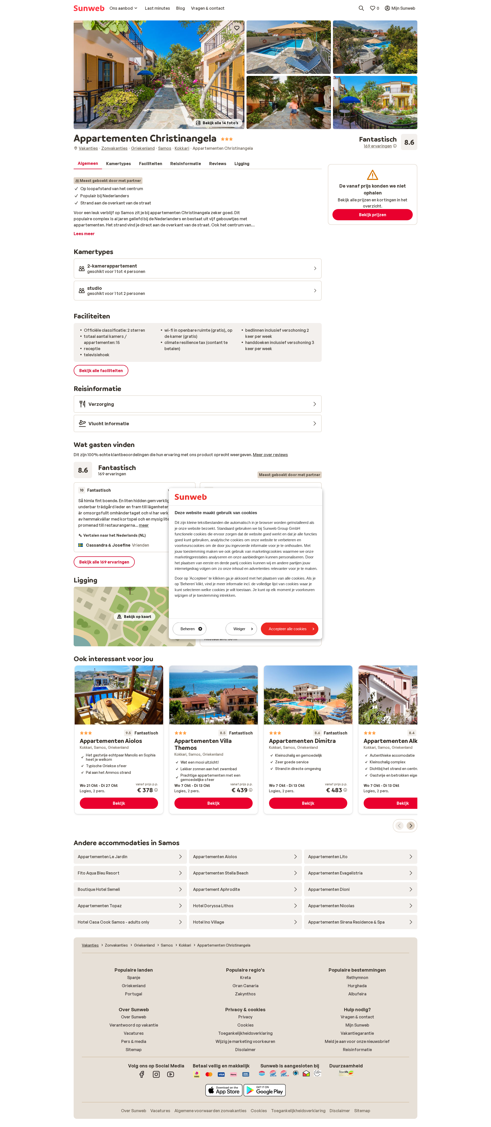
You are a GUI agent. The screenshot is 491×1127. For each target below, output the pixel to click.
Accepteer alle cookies (288, 629)
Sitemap (134, 1049)
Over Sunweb (133, 1016)
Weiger (239, 629)
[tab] (88, 163)
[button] (159, 74)
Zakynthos (245, 993)
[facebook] (142, 1076)
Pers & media (133, 1041)
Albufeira (357, 993)
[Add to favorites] (236, 28)
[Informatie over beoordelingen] (395, 146)
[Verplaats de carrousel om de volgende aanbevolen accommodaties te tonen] (411, 826)
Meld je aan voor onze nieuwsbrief (357, 1041)
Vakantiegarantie (357, 1033)
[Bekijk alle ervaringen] (388, 142)
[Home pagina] (89, 8)
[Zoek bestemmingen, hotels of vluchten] (361, 8)
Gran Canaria (245, 985)
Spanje (133, 977)
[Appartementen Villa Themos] (213, 739)
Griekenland (134, 985)
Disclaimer (245, 1049)
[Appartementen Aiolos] (119, 739)
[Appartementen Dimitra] (308, 739)
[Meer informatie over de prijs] (156, 790)
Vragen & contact (357, 1016)
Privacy (245, 1016)
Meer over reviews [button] (270, 454)
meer (144, 525)
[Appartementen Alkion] (403, 739)
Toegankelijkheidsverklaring (245, 1033)
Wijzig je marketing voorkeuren (245, 1041)
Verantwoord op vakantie (133, 1025)
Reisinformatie (357, 1049)
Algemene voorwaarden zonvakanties (210, 1110)
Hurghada (357, 985)
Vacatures (134, 1033)
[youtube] (170, 1076)
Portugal (133, 993)
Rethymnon (357, 977)
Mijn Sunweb (357, 1025)
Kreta (245, 977)
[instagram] (156, 1076)
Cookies (245, 1025)
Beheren (188, 629)
